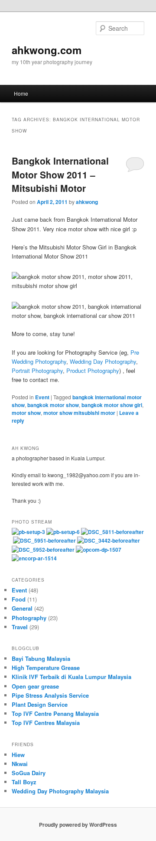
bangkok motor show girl (111, 405)
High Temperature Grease (46, 667)
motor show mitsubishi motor (79, 413)
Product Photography (92, 370)
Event (42, 397)
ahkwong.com (46, 49)
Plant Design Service (40, 704)
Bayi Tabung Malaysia (41, 658)
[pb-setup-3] (28, 532)
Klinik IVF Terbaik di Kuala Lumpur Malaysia (71, 677)
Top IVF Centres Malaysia (46, 722)
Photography (29, 618)
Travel (20, 627)
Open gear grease (35, 686)
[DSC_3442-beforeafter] (108, 540)
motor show (26, 413)
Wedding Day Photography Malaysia (60, 791)
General (22, 608)
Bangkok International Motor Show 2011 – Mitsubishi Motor (60, 174)
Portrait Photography (37, 370)
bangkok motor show (53, 405)
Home (21, 93)
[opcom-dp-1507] (98, 549)
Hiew (18, 754)
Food (19, 599)
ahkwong (87, 202)
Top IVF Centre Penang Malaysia (55, 713)
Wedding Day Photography (103, 361)
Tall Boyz (24, 782)
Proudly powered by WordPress (78, 824)
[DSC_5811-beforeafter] (112, 532)
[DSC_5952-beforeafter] (43, 549)
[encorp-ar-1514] (34, 558)
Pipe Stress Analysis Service (50, 695)
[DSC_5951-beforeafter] (44, 540)
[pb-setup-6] (63, 532)
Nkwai (20, 764)
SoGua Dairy (29, 773)
